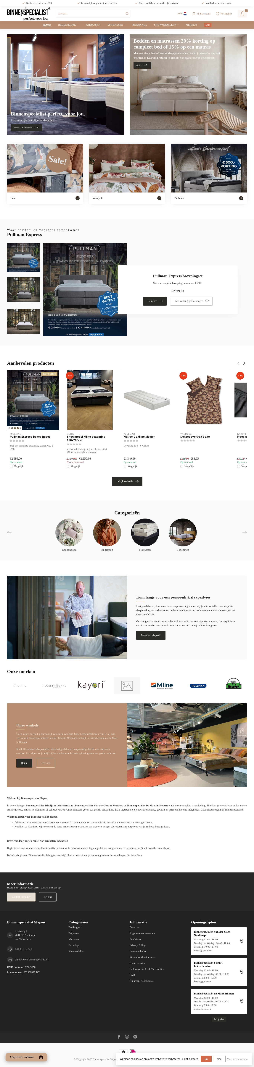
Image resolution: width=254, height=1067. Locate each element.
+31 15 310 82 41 (24, 949)
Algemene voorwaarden (142, 933)
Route (24, 763)
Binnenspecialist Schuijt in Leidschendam (49, 805)
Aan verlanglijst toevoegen (189, 301)
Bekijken (152, 301)
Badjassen (93, 24)
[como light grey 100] (9, 428)
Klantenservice (137, 963)
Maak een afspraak (151, 635)
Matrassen (115, 24)
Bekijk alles (219, 1019)
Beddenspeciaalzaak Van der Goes (147, 969)
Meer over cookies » (237, 1059)
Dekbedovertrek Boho (195, 436)
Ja (206, 1059)
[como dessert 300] (15, 428)
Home (47, 24)
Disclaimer (135, 939)
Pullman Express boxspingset (30, 436)
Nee (219, 1059)
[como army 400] (18, 428)
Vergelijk (18, 466)
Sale (207, 24)
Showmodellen (165, 24)
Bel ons (48, 897)
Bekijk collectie (125, 481)
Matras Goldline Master (139, 436)
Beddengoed (67, 24)
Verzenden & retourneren (143, 957)
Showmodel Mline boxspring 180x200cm (86, 438)
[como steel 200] (12, 428)
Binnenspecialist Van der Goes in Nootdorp (99, 805)
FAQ (132, 975)
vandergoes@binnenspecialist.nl (31, 959)
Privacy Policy (137, 945)
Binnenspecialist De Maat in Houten (147, 805)
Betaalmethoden (138, 951)
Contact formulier (21, 897)
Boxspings (139, 24)
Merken (191, 24)
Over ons (45, 763)
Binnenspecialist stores (141, 981)
